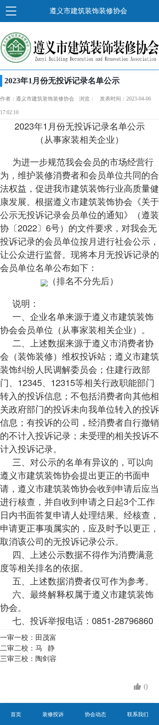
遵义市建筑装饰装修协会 (88, 11)
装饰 (97, 188)
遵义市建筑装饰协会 (92, 201)
